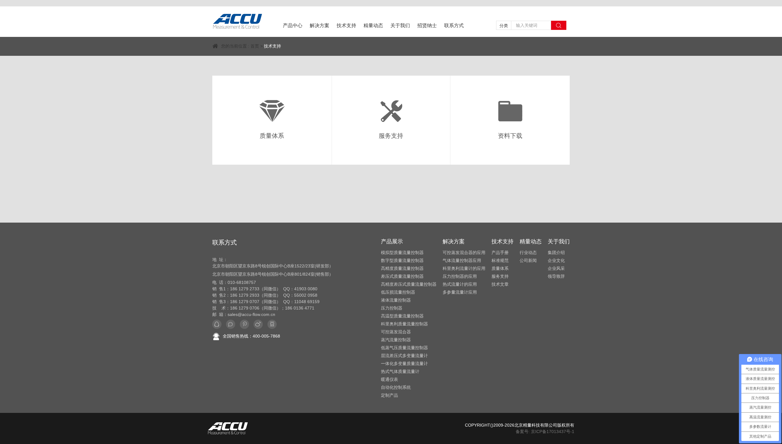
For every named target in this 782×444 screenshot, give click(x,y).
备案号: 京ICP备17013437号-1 (545, 431)
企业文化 (556, 260)
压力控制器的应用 (460, 276)
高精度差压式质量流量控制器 (409, 284)
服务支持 (500, 276)
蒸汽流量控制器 (396, 339)
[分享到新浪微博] (244, 324)
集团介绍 (556, 252)
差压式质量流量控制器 (402, 276)
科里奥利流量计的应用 (464, 268)
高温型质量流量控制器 (402, 315)
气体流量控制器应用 (462, 260)
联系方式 (454, 25)
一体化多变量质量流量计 (404, 363)
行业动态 (528, 252)
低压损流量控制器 (398, 292)
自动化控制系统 (396, 387)
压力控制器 (391, 308)
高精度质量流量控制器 (402, 268)
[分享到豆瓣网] (272, 324)
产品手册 (500, 252)
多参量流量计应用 (460, 292)
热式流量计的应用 (460, 284)
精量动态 (373, 25)
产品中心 (292, 25)
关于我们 (400, 25)
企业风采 (556, 268)
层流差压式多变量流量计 (404, 355)
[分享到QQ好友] (216, 324)
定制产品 (389, 395)
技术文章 (500, 284)
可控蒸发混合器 (396, 331)
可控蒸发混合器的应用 (464, 252)
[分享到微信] (230, 324)
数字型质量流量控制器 (402, 260)
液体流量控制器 (396, 300)
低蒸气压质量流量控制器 (404, 347)
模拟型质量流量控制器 (402, 252)
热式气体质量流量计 (400, 371)
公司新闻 (528, 260)
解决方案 (319, 25)
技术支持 (346, 25)
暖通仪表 (389, 379)
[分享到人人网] (258, 324)
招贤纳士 (427, 25)
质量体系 (500, 268)
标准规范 (500, 260)
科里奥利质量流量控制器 (404, 323)
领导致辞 (556, 276)
